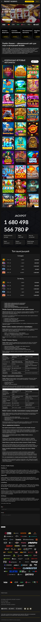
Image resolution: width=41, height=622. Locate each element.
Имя (2, 506)
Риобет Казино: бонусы (9, 305)
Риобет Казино (10, 1)
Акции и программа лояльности (11, 306)
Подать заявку (7, 19)
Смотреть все (34, 61)
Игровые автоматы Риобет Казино (10, 599)
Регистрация (29, 1)
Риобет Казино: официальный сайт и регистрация (15, 303)
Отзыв (2, 512)
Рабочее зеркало (5, 602)
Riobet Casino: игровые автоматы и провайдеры (15, 304)
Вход (37, 1)
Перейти (6, 36)
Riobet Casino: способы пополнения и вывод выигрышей (16, 307)
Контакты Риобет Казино (8, 604)
